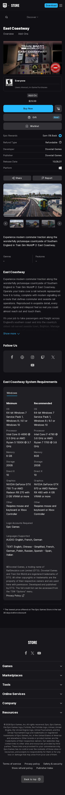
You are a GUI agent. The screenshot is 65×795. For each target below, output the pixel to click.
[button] (32, 333)
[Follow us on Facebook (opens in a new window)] (12, 357)
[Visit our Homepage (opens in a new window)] (22, 357)
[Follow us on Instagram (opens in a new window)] (32, 357)
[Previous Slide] (5, 223)
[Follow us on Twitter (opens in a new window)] (53, 357)
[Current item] (16, 223)
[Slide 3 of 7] (48, 223)
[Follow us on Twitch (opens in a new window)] (43, 357)
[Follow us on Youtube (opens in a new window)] (32, 365)
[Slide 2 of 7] (32, 223)
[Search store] (6, 17)
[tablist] (32, 393)
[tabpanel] (32, 456)
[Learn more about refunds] (60, 142)
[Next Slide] (59, 223)
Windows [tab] (12, 392)
